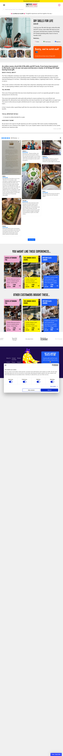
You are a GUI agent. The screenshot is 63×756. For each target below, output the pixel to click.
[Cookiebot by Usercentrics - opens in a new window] (52, 365)
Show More (31, 239)
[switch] (24, 382)
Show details (53, 386)
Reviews (19, 358)
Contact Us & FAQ (14, 359)
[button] (56, 754)
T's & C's (8, 362)
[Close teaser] (51, 753)
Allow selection (31, 390)
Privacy (13, 362)
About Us (8, 358)
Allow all (49, 390)
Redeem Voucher (19, 363)
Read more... (36, 38)
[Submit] (4, 9)
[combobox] (31, 9)
